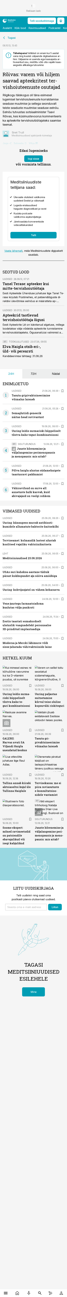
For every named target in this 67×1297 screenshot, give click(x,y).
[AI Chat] (50, 1293)
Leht (5, 553)
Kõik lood (20, 28)
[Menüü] (6, 1293)
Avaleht (7, 28)
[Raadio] (28, 1293)
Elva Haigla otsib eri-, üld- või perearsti (22, 348)
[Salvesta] (62, 391)
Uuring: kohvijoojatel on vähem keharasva (31, 589)
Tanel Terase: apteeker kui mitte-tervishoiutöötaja (26, 286)
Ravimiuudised (37, 28)
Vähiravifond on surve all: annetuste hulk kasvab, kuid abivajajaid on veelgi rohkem (31, 492)
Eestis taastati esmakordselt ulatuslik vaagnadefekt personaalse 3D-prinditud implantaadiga (27, 625)
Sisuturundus (27, 444)
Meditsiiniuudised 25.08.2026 (22, 558)
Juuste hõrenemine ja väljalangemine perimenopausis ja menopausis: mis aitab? (33, 452)
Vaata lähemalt (13, 250)
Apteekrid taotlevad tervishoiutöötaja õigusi (24, 317)
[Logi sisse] (61, 1293)
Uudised (7, 279)
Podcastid (54, 28)
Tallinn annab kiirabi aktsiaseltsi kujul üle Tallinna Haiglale (17, 787)
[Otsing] (39, 1293)
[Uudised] (17, 1293)
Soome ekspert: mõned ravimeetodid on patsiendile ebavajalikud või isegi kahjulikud (16, 835)
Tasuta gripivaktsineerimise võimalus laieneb (47, 742)
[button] (26, 907)
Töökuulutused (19, 341)
